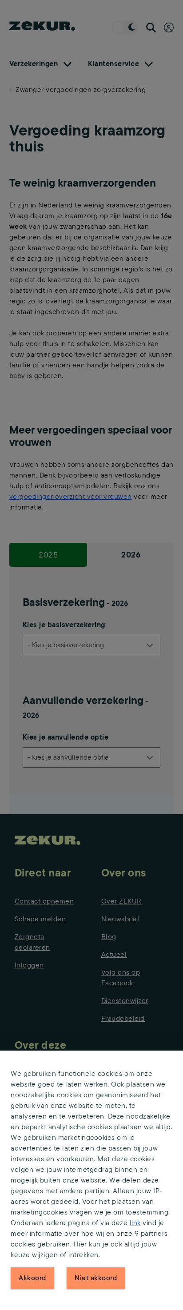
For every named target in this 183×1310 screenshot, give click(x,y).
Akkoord (32, 1278)
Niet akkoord (96, 1278)
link (135, 1223)
